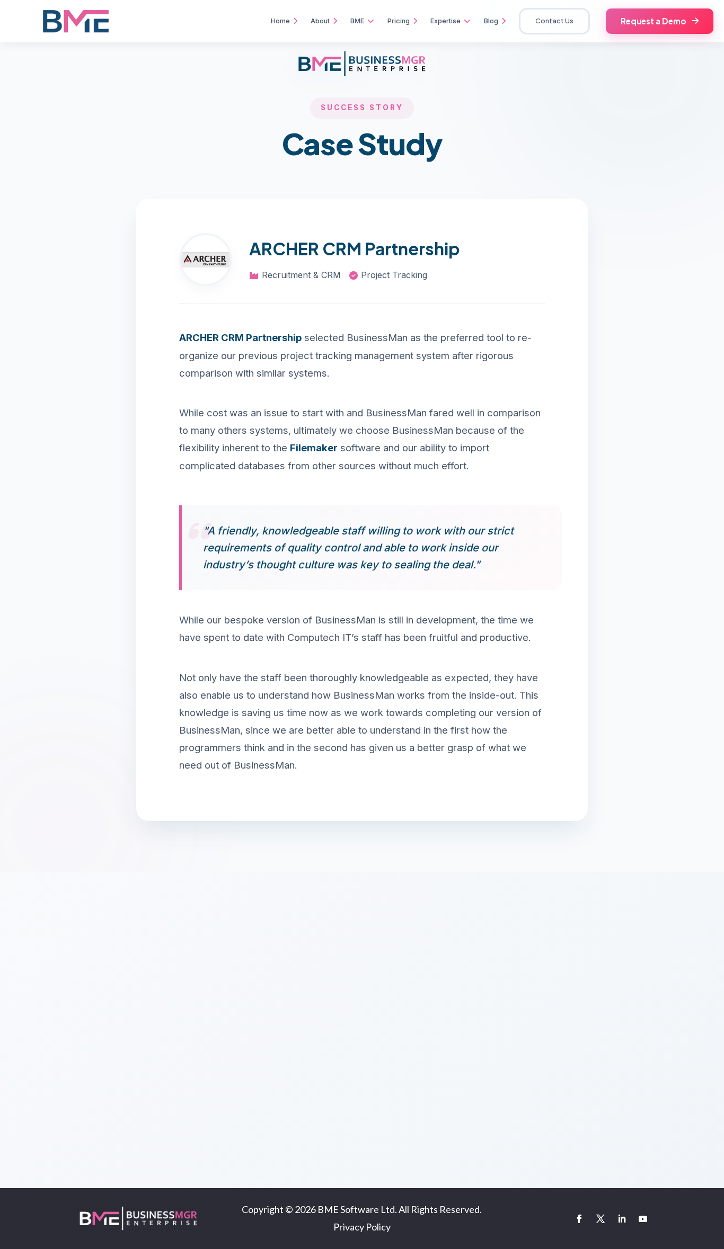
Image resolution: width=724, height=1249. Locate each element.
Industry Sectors (64, 1046)
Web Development (248, 1008)
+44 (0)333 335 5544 (448, 1000)
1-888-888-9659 (439, 1035)
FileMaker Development (259, 988)
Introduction (56, 988)
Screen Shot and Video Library (90, 1085)
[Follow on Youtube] (642, 1218)
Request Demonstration (77, 1105)
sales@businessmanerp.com (625, 998)
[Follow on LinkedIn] (621, 1218)
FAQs (42, 1065)
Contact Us (554, 20)
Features (49, 1007)
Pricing (46, 1027)
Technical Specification (78, 1124)
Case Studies (58, 1143)
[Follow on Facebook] (579, 1218)
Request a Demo (653, 21)
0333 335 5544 (436, 1069)
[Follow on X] (600, 1218)
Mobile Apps (238, 1028)
